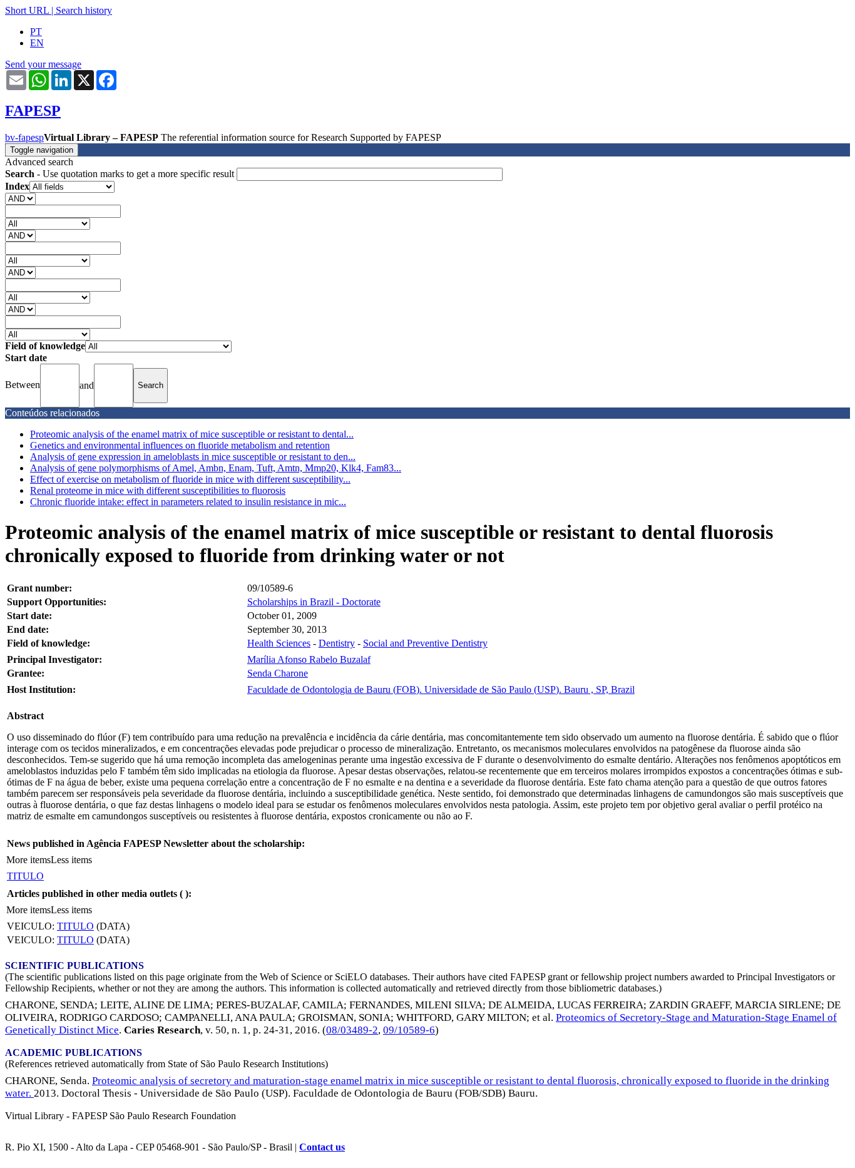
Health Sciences (278, 643)
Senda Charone (277, 673)
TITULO (25, 876)
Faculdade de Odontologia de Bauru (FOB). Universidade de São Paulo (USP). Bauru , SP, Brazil (441, 689)
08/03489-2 (352, 1030)
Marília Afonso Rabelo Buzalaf (309, 659)
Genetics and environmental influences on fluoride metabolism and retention (180, 445)
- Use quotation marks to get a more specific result (121, 173)
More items (28, 859)
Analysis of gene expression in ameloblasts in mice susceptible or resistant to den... (193, 456)
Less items (71, 859)
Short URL (27, 10)
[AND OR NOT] (20, 198)
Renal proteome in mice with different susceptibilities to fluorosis (157, 490)
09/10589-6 (409, 1030)
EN (37, 43)
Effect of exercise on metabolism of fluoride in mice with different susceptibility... (190, 479)
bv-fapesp (24, 137)
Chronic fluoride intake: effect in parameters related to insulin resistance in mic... (188, 501)
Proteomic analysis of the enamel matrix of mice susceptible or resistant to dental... (192, 434)
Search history (84, 10)
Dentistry (337, 643)
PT (36, 31)
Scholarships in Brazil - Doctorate (314, 602)
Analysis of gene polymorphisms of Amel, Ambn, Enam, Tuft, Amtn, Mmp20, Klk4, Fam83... (215, 468)
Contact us (322, 1147)
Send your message (43, 64)
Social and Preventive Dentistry (425, 643)
